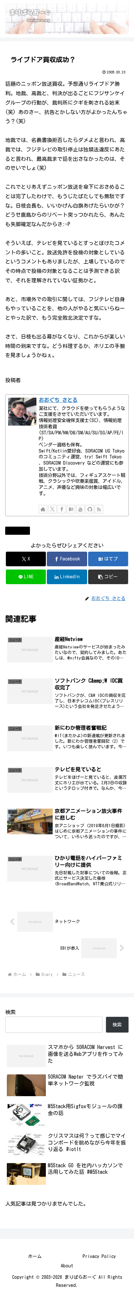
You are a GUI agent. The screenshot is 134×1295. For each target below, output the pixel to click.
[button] (108, 577)
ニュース (20, 530)
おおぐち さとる (58, 400)
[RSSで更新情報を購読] (99, 509)
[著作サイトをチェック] (43, 509)
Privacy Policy (99, 1256)
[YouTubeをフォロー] (80, 509)
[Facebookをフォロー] (62, 509)
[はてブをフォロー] (71, 509)
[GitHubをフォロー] (90, 509)
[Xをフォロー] (52, 509)
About (67, 1265)
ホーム (35, 1256)
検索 (10, 1012)
